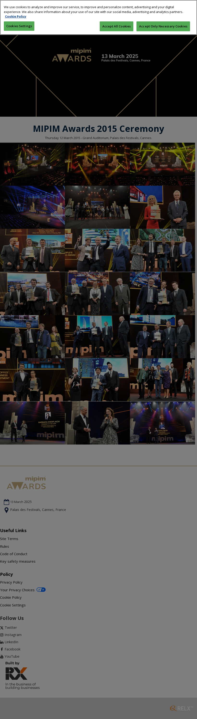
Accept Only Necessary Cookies (163, 26)
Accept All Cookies (116, 26)
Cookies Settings (19, 26)
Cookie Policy (15, 16)
